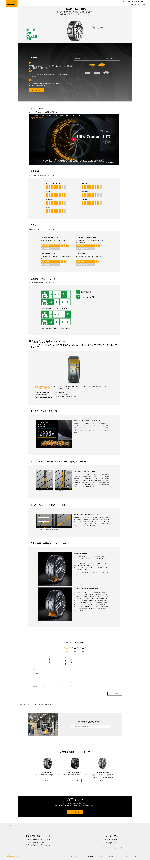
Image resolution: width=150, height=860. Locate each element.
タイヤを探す (127, 1)
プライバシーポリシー (123, 856)
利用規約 (111, 856)
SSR (75, 592)
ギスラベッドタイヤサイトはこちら (37, 845)
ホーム (142, 1)
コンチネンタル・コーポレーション (37, 839)
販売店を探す (136, 1)
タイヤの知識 (137, 4)
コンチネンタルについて (37, 842)
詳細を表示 (47, 780)
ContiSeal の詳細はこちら (45, 704)
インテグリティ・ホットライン (74, 856)
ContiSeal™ (77, 556)
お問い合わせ (90, 856)
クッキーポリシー (138, 856)
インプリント (101, 856)
